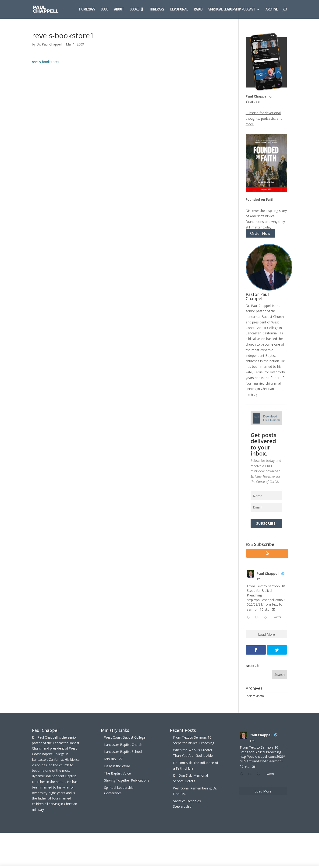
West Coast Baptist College (124, 737)
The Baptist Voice (117, 773)
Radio (198, 9)
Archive (272, 9)
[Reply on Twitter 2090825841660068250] (250, 617)
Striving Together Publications (126, 780)
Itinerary (157, 9)
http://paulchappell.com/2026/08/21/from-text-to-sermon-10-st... (266, 605)
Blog (104, 9)
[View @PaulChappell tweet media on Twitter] (273, 609)
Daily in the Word (117, 766)
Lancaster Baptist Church (123, 744)
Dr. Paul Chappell (49, 44)
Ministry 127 (113, 759)
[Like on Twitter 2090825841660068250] (266, 617)
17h (259, 579)
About (119, 9)
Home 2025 (87, 9)
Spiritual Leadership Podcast (231, 9)
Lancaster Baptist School (123, 751)
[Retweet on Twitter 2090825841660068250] (258, 617)
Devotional (179, 9)
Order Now (260, 233)
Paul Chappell (268, 573)
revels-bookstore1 (46, 62)
